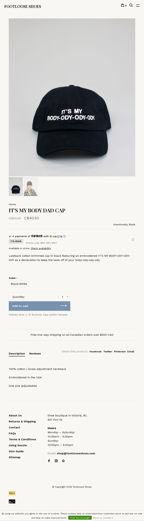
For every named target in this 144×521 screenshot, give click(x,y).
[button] (72, 236)
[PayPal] (72, 493)
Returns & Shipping (22, 421)
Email (130, 351)
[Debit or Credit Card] (72, 501)
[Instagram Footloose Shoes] (56, 461)
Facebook (96, 351)
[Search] (131, 5)
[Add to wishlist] (133, 240)
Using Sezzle (18, 445)
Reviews (35, 353)
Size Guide (16, 451)
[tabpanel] (72, 97)
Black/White (19, 284)
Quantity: (18, 296)
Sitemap (14, 457)
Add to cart (20, 306)
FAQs (12, 433)
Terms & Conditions (22, 439)
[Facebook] (49, 461)
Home (12, 204)
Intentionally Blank (124, 224)
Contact (14, 427)
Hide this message (80, 518)
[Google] (63, 461)
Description (17, 353)
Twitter (107, 351)
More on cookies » (103, 518)
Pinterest (120, 351)
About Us (15, 415)
